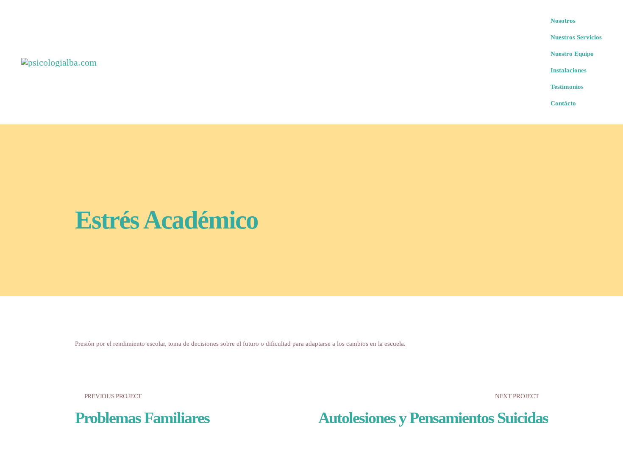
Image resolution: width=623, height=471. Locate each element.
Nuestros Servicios (576, 37)
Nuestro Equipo (572, 53)
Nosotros (563, 20)
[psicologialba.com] (59, 62)
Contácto (563, 103)
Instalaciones (569, 70)
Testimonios (567, 86)
